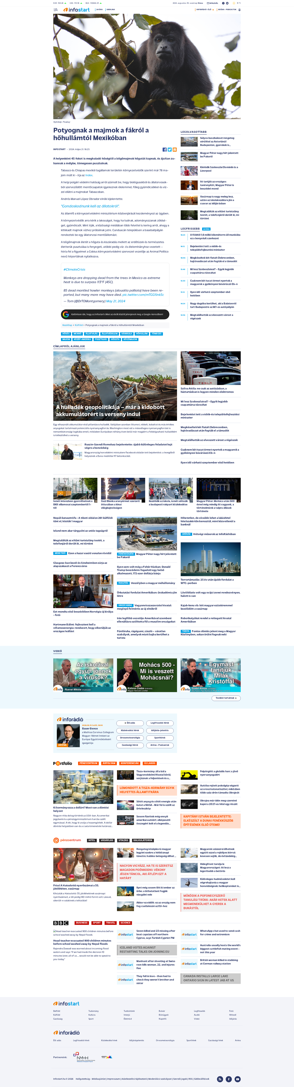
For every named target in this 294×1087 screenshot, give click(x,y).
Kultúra (92, 1015)
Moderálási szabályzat (160, 1079)
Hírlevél (232, 1015)
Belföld (56, 1011)
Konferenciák (130, 763)
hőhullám (141, 334)
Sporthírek (191, 1040)
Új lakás (149, 763)
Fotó (231, 1011)
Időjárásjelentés (136, 1040)
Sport (97, 923)
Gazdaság (57, 1019)
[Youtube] (238, 1079)
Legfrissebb (199, 1011)
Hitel (92, 840)
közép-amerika (82, 339)
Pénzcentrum (88, 763)
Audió (197, 1015)
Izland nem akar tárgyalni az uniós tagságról (80, 531)
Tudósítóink (129, 1011)
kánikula (127, 334)
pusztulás (101, 339)
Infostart (59, 149)
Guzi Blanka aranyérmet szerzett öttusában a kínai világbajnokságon (120, 504)
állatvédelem (109, 334)
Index (89, 175)
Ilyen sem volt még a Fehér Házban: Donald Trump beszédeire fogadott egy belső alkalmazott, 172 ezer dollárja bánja (144, 570)
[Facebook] (229, 1079)
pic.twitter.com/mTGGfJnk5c (143, 295)
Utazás (123, 840)
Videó (197, 1019)
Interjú (127, 1015)
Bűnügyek (163, 1015)
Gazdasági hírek (215, 1040)
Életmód (128, 1019)
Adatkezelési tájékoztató (134, 1079)
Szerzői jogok (180, 1079)
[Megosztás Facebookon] (164, 150)
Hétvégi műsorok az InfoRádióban (214, 534)
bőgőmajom (130, 339)
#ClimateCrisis (74, 269)
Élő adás (131, 723)
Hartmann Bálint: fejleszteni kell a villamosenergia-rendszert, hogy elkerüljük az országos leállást (82, 628)
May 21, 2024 (115, 301)
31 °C (238, 3)
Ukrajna (111, 10)
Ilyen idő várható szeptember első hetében (207, 462)
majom (66, 339)
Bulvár (162, 1011)
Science (125, 923)
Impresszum (113, 1079)
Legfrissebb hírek (81, 1040)
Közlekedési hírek (109, 1040)
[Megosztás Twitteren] (169, 150)
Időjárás (233, 1019)
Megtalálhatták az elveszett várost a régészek (209, 440)
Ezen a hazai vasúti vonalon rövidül (89, 553)
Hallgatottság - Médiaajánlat (91, 1079)
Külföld (79, 325)
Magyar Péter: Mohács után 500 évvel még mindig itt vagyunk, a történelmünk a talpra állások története (216, 506)
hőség (66, 334)
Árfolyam (109, 763)
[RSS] (220, 1079)
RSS (190, 1079)
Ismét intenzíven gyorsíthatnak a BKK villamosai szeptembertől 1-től (72, 504)
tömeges (156, 334)
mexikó (77, 334)
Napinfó (162, 1019)
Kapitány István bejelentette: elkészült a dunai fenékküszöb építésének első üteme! (208, 821)
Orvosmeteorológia (165, 1040)
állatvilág (92, 334)
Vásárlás (107, 840)
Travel (110, 923)
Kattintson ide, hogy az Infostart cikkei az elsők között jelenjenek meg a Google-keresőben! (117, 314)
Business (81, 923)
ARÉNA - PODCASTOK (227, 10)
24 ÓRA (206, 229)
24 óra (99, 10)
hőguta (115, 339)
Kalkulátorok (143, 840)
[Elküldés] (174, 150)
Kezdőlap (67, 325)
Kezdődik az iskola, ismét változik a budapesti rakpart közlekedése (168, 503)
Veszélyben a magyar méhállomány (153, 583)
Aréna (238, 1040)
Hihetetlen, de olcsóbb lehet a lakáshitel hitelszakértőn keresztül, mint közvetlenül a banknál (208, 521)
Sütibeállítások (201, 1079)
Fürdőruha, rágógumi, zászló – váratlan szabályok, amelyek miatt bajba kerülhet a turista (143, 634)
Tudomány (94, 1011)
